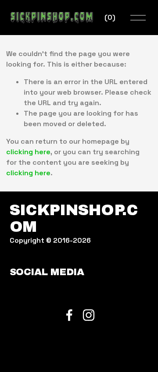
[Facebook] (69, 315)
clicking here (28, 151)
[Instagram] (89, 315)
